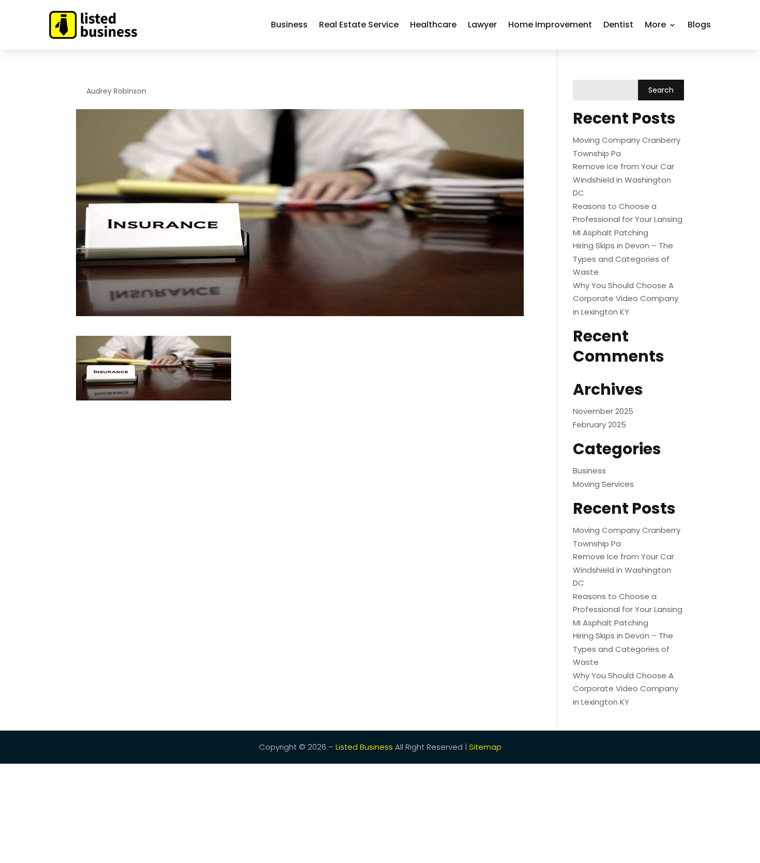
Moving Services (603, 484)
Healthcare (433, 25)
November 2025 (603, 411)
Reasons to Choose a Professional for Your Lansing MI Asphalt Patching (627, 219)
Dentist (618, 25)
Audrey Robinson (116, 91)
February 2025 (599, 424)
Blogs (699, 25)
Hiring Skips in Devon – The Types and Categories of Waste (623, 258)
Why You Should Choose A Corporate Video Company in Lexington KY (625, 298)
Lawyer (482, 25)
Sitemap (485, 746)
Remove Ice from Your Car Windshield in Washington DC (623, 179)
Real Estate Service (359, 25)
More (655, 25)
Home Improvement (550, 25)
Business (289, 25)
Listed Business (364, 746)
